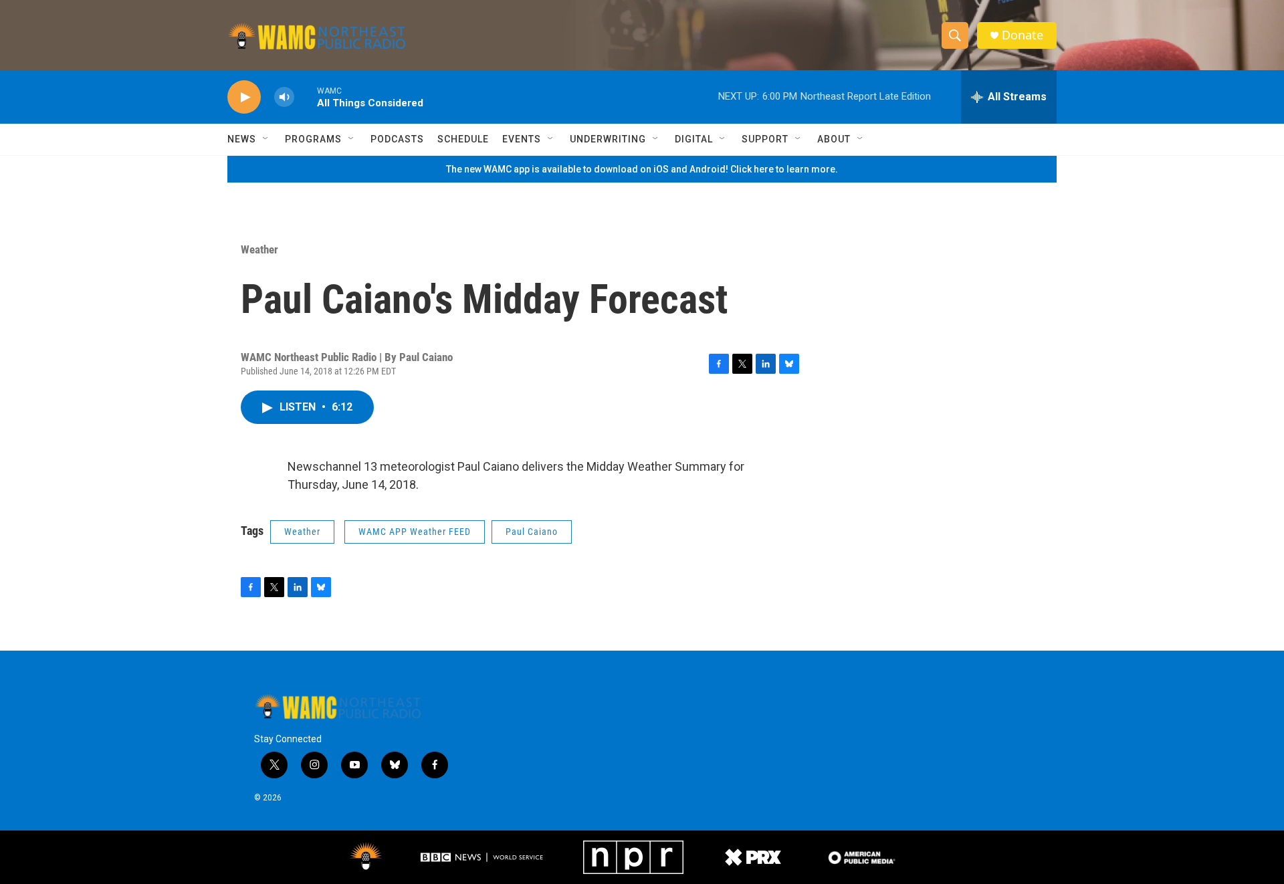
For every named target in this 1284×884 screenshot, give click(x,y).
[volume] (284, 97)
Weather (259, 249)
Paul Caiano (532, 531)
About (834, 139)
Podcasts (397, 139)
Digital (694, 139)
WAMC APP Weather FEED (414, 531)
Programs (313, 139)
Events (521, 139)
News (241, 139)
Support (765, 139)
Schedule (463, 139)
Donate (1022, 35)
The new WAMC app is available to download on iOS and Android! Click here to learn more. (642, 169)
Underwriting (608, 139)
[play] (244, 97)
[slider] (306, 97)
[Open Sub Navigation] (266, 139)
